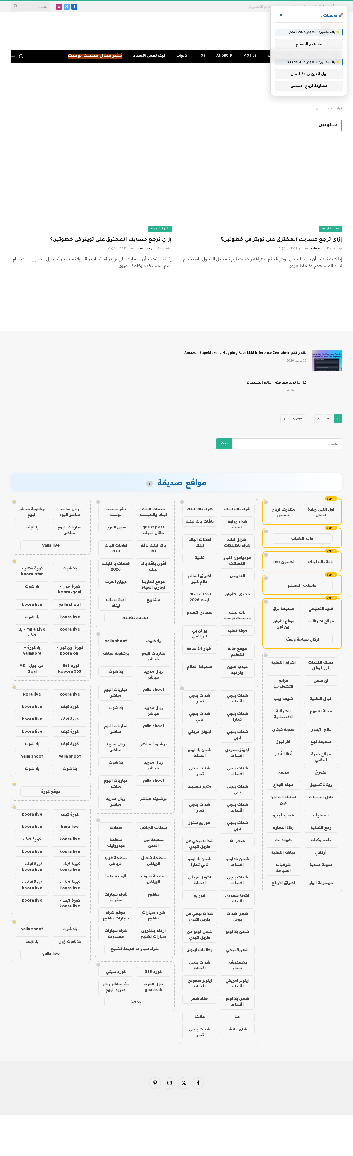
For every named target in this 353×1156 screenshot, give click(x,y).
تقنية (199, 557)
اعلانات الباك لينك (199, 542)
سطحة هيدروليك (116, 842)
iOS (202, 56)
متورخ (321, 772)
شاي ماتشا (237, 1029)
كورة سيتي (116, 971)
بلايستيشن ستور (237, 965)
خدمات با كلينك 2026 (115, 566)
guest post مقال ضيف (153, 530)
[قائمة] (13, 56)
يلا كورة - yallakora (32, 650)
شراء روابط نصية (237, 524)
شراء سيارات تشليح (153, 915)
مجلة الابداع (283, 784)
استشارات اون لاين (283, 799)
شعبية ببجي (237, 949)
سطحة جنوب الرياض (153, 878)
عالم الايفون (320, 729)
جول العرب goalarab (153, 986)
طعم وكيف (321, 839)
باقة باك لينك (320, 561)
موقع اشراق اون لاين (283, 623)
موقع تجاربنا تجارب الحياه (153, 584)
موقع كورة (51, 791)
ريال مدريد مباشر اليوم (69, 511)
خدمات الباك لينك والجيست (153, 511)
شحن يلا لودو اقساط (199, 752)
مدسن (283, 772)
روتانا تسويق (320, 784)
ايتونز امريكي (199, 731)
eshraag (317, 249)
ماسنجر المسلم (302, 585)
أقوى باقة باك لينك (153, 566)
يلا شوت (153, 640)
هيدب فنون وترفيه (237, 669)
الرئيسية (336, 108)
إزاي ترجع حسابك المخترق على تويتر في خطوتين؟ (281, 240)
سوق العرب (115, 527)
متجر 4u (237, 840)
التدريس (237, 575)
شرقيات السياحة (283, 867)
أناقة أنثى (283, 753)
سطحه (115, 827)
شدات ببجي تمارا (199, 698)
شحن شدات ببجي (237, 916)
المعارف (321, 815)
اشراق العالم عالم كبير (199, 578)
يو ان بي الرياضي (199, 633)
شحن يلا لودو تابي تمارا (199, 861)
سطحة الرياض (153, 827)
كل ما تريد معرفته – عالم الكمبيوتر (277, 383)
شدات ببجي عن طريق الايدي (199, 843)
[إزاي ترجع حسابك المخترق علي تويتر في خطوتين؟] (91, 187)
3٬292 (297, 419)
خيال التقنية (321, 698)
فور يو (199, 895)
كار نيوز (283, 741)
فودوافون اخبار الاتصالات (237, 560)
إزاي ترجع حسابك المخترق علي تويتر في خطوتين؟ (111, 240)
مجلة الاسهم (321, 711)
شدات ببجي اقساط (237, 698)
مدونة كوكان (283, 729)
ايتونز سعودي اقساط (237, 752)
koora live (32, 604)
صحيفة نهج (321, 741)
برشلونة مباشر (116, 653)
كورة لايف (70, 706)
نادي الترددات (321, 796)
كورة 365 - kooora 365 (69, 668)
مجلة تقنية (237, 630)
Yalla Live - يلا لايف (32, 632)
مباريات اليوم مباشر (153, 656)
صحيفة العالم (199, 666)
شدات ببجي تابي (199, 716)
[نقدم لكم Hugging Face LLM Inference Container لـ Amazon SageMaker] (327, 360)
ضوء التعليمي (320, 608)
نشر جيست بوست (115, 511)
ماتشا (199, 1016)
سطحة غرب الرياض (116, 860)
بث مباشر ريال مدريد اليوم (116, 986)
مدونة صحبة (321, 864)
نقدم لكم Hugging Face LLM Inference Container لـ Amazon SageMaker (245, 353)
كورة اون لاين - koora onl (69, 650)
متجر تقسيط (199, 786)
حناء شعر (199, 998)
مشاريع (153, 599)
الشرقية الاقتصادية (283, 714)
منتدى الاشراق (237, 593)
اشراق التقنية (283, 662)
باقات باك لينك (200, 521)
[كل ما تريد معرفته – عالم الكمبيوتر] (327, 390)
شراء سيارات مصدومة (115, 933)
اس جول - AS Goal (32, 668)
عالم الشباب (302, 538)
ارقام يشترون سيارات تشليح (153, 933)
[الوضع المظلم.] (21, 56)
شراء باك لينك (237, 508)
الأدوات (182, 56)
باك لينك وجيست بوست (237, 615)
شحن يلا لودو (237, 931)
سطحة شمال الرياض (153, 860)
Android (224, 56)
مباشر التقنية (283, 852)
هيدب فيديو (283, 815)
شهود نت (283, 839)
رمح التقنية (321, 827)
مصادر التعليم (200, 612)
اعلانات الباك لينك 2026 (199, 596)
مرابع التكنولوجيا (283, 683)
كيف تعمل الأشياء (149, 56)
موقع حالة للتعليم (237, 651)
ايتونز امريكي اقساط (199, 880)
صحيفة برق (283, 608)
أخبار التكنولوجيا (330, 228)
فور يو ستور (199, 822)
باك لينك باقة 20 (153, 548)
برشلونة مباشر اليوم (32, 511)
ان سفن (321, 680)
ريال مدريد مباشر (153, 674)
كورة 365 (153, 971)
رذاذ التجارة (283, 827)
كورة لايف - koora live (69, 866)
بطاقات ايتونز (199, 949)
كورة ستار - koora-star (32, 571)
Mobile (250, 56)
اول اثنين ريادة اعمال (320, 512)
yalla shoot (116, 640)
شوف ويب (283, 698)
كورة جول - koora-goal (69, 589)
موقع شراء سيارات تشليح (116, 915)
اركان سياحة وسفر (302, 639)
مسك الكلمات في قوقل (321, 665)
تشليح (153, 894)
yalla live (51, 545)
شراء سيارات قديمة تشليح (135, 948)
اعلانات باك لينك (116, 602)
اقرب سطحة (115, 875)
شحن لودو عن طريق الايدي (199, 934)
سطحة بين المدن (153, 842)
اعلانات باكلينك (134, 617)
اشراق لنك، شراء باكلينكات (237, 542)
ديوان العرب (116, 581)
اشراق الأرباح (283, 882)
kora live (32, 694)
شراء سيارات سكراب (115, 897)
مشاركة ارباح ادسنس (283, 512)
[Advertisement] (176, 84)
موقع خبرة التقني (321, 756)
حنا (237, 1016)
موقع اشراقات (320, 620)
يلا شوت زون (69, 941)
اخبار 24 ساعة (199, 648)
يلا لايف (134, 1002)
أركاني (321, 852)
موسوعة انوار (321, 882)
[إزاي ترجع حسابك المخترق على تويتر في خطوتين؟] (261, 187)
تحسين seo (283, 561)
